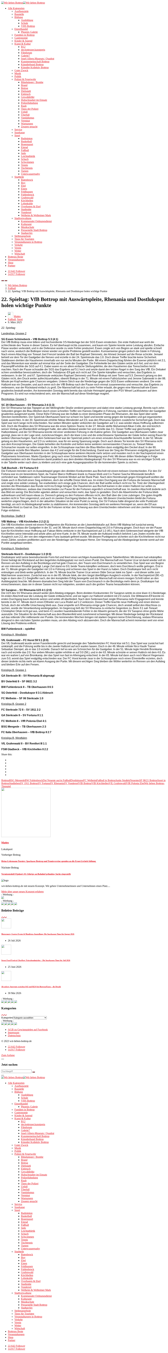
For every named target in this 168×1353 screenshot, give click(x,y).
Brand (24, 85)
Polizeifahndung (29, 103)
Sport (17, 135)
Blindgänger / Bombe (32, 82)
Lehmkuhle (27, 203)
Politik (17, 76)
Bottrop (5, 780)
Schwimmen (27, 162)
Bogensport (27, 144)
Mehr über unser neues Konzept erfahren (22, 891)
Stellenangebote (22, 236)
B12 (23, 46)
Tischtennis (27, 168)
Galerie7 (25, 55)
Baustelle (19, 14)
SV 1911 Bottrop (29, 783)
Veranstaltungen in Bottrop (28, 242)
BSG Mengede (17, 780)
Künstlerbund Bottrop (32, 64)
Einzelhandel (21, 29)
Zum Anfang (8, 1055)
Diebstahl (26, 91)
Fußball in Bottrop (106, 780)
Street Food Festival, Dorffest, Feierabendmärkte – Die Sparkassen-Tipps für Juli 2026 (35, 960)
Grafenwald (27, 197)
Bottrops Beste (15, 256)
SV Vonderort (71, 783)
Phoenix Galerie (29, 32)
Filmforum (26, 52)
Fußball (25, 150)
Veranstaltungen (16, 259)
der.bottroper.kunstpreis (33, 49)
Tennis (24, 165)
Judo (23, 153)
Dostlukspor (77, 780)
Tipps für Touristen (24, 239)
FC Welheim (89, 780)
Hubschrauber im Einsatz (34, 100)
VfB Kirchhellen (100, 783)
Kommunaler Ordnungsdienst (36, 221)
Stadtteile (19, 176)
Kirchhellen (27, 200)
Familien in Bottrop (24, 35)
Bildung (18, 17)
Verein (17, 247)
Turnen (24, 171)
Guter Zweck (21, 70)
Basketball (26, 141)
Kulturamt (26, 224)
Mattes (17, 316)
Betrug (24, 88)
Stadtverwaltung (22, 218)
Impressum (13, 1032)
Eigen (24, 188)
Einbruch (26, 94)
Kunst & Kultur (22, 43)
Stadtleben (14, 783)
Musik (17, 73)
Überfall (25, 114)
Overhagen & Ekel (31, 206)
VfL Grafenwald (117, 783)
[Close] (2, 1059)
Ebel (23, 185)
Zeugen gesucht (29, 126)
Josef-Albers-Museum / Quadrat (37, 58)
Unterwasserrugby (30, 174)
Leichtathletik (28, 156)
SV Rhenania (57, 783)
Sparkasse (19, 132)
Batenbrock (27, 179)
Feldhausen (27, 191)
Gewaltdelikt (27, 97)
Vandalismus (27, 117)
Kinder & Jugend (23, 40)
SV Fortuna (44, 783)
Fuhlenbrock (27, 194)
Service (18, 129)
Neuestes (134, 780)
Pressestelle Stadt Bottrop (34, 230)
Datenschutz (14, 1035)
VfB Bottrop (84, 783)
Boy (23, 182)
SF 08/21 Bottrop (148, 780)
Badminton (26, 138)
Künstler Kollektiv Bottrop (35, 67)
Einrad (24, 147)
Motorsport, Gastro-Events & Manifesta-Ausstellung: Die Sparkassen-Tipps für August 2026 (37, 934)
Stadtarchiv (27, 233)
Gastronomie (21, 37)
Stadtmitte (26, 209)
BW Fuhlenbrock (34, 780)
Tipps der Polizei (29, 108)
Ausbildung (27, 20)
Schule (24, 23)
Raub (24, 105)
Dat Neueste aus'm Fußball (57, 780)
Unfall (24, 111)
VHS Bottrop (28, 26)
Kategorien (7, 1017)
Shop (10, 262)
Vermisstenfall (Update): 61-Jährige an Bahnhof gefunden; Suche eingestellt (36, 874)
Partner (11, 265)
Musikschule (27, 227)
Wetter (17, 250)
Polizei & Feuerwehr (25, 79)
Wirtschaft (19, 253)
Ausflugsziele (21, 11)
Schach (25, 159)
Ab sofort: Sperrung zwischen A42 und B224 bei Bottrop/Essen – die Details (31, 987)
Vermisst (25, 120)
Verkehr (18, 244)
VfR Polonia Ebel (135, 783)
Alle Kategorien (16, 8)
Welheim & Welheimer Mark (36, 215)
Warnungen (27, 123)
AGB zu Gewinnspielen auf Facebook (28, 1029)
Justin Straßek (123, 780)
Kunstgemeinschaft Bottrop (35, 61)
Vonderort (26, 212)
